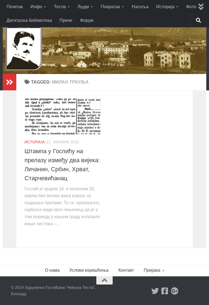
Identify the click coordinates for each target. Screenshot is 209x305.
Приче (66, 20)
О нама (52, 270)
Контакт (126, 270)
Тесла (60, 6)
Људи (83, 6)
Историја (165, 6)
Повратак (110, 6)
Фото (191, 6)
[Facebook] (165, 291)
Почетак (15, 6)
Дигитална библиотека (29, 20)
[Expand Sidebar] (9, 82)
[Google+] (175, 291)
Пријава (152, 270)
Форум (86, 20)
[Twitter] (155, 291)
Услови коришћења (89, 270)
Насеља (140, 6)
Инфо (36, 6)
